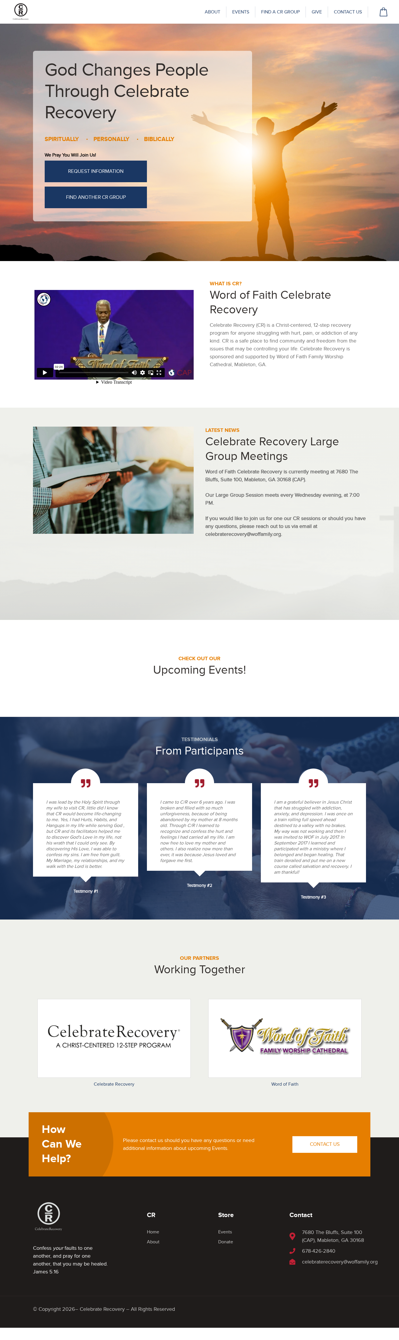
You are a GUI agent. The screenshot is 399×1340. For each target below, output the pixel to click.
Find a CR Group (280, 12)
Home (153, 1232)
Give (317, 12)
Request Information (96, 171)
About (212, 12)
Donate (225, 1242)
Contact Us (348, 12)
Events (240, 12)
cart (383, 12)
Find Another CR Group (96, 197)
